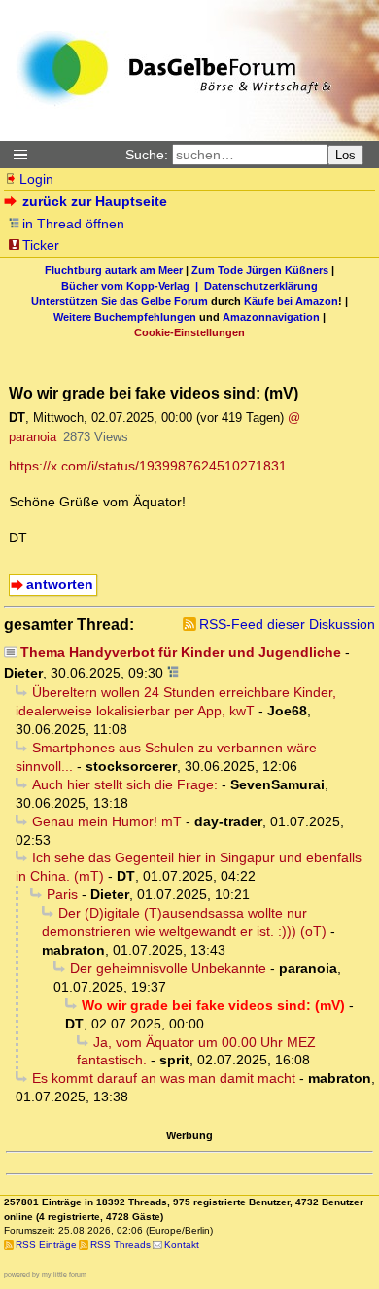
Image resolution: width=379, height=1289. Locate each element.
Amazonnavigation (271, 317)
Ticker (40, 245)
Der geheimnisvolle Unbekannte (168, 968)
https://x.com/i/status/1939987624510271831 (148, 465)
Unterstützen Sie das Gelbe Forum (119, 301)
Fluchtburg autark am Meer (114, 270)
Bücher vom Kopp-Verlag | (132, 286)
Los (345, 155)
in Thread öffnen (73, 223)
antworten (59, 584)
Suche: (146, 154)
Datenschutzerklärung (261, 286)
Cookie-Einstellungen (189, 332)
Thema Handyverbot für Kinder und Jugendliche (180, 652)
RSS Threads (120, 1244)
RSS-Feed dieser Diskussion (287, 624)
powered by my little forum (45, 1275)
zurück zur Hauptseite (94, 201)
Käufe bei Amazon (291, 301)
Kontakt (181, 1244)
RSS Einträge (46, 1244)
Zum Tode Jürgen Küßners (259, 270)
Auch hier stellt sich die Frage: (125, 784)
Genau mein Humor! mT (107, 821)
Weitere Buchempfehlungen (124, 317)
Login (36, 179)
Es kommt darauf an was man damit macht (163, 1078)
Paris (62, 894)
